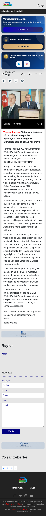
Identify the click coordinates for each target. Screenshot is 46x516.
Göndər (11, 431)
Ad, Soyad (6, 381)
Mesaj (4, 401)
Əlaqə (32, 488)
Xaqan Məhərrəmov (19, 509)
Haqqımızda (17, 488)
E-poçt (4, 391)
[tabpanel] (23, 334)
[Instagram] (27, 64)
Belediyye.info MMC (14, 504)
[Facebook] (19, 64)
